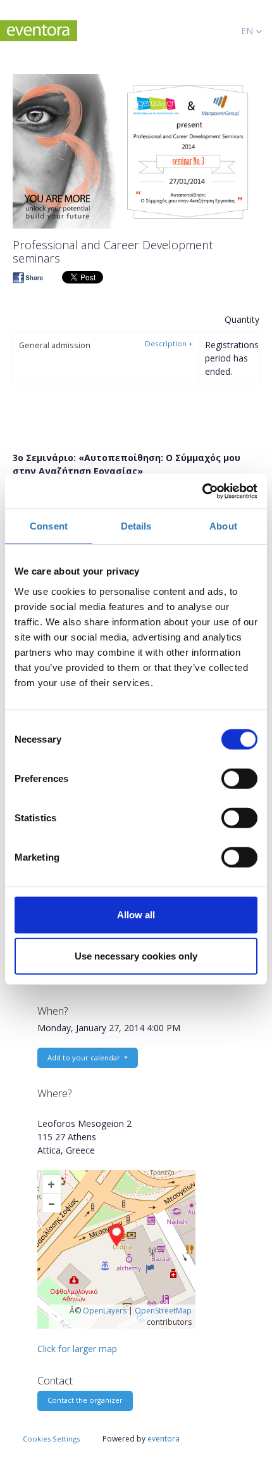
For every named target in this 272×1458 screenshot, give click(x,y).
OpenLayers (105, 1310)
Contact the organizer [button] (85, 1400)
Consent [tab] (49, 526)
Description (169, 343)
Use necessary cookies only (136, 956)
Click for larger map (77, 1349)
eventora (163, 1438)
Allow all (136, 914)
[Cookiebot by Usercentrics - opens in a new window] (202, 491)
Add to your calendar (84, 1057)
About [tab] (223, 526)
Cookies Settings (51, 1438)
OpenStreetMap (163, 1310)
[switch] (239, 778)
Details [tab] (136, 526)
